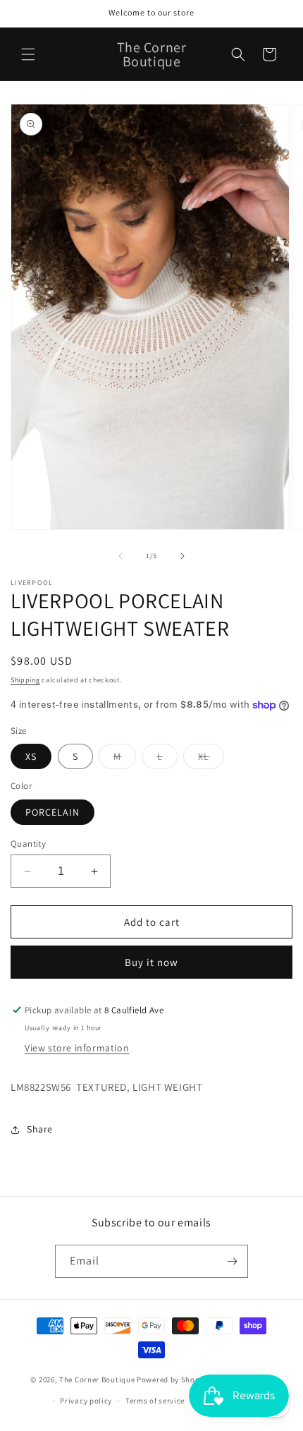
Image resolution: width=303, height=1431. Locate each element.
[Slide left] (120, 556)
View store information (77, 1047)
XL (211, 759)
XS (31, 756)
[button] (28, 54)
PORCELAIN (52, 812)
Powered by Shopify (173, 1379)
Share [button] (40, 1129)
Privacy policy (86, 1401)
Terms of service (155, 1401)
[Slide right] (182, 556)
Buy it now (151, 962)
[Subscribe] (231, 1261)
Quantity (28, 844)
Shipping (25, 679)
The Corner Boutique (97, 1379)
